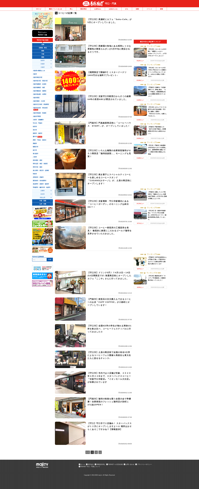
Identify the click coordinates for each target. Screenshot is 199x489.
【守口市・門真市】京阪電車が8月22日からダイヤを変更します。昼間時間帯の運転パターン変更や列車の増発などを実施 (157, 150)
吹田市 (35, 126)
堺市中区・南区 (37, 167)
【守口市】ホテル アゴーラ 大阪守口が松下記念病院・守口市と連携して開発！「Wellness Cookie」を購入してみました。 (157, 111)
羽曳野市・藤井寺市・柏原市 (41, 187)
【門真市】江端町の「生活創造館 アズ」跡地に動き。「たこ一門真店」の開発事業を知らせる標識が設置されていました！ (157, 92)
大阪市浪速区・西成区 (39, 113)
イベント (149, 9)
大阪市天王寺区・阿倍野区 (41, 104)
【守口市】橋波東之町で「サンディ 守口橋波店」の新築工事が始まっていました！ (157, 278)
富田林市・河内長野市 (39, 180)
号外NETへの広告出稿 (115, 464)
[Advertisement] (93, 260)
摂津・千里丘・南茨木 (39, 140)
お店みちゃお (113, 9)
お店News (97, 9)
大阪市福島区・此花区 (39, 84)
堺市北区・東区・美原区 (40, 163)
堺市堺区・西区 (37, 160)
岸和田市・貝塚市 (38, 177)
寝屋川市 (35, 146)
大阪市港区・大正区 (39, 101)
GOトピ (38, 9)
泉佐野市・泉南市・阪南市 (41, 184)
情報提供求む (101, 464)
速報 (161, 9)
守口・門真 (110, 3)
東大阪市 (35, 153)
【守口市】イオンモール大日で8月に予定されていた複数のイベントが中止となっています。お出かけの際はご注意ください (157, 72)
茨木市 (35, 130)
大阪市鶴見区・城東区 (39, 91)
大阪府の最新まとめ (39, 70)
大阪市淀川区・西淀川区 (40, 81)
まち (126, 9)
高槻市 (35, 143)
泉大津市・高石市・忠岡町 (41, 170)
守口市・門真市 (37, 123)
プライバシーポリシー (144, 464)
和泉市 (35, 174)
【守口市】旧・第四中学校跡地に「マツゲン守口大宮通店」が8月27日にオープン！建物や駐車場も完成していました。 (157, 215)
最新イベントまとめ (55, 9)
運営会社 (91, 464)
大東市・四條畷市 (38, 119)
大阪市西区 (36, 97)
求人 (71, 9)
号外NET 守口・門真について (90, 466)
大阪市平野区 (37, 116)
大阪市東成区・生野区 (39, 94)
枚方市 (35, 150)
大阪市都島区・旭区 (39, 87)
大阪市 (35, 74)
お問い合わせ (130, 464)
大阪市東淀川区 (37, 77)
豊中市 (37, 136)
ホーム (83, 464)
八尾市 (35, 157)
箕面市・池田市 (37, 133)
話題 (137, 9)
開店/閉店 (83, 9)
